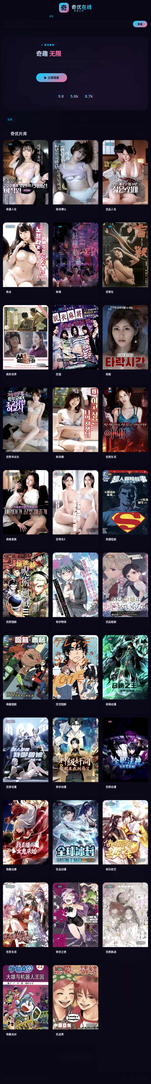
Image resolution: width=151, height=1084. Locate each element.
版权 (139, 1078)
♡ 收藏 (80, 77)
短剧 (80, 16)
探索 (140, 24)
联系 (146, 1078)
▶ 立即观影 (51, 77)
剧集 (71, 16)
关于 (124, 1078)
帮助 (132, 1078)
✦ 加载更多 (75, 1057)
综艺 (100, 16)
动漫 (90, 16)
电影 (61, 16)
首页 (51, 16)
